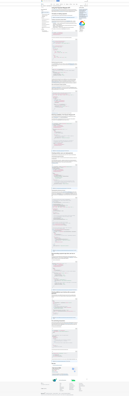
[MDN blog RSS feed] (46, 388)
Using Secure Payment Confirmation (44, 16)
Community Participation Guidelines (65, 393)
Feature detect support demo (70, 17)
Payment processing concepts (45, 14)
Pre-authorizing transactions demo (61, 361)
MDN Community (71, 384)
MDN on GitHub (71, 389)
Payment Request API (55, 9)
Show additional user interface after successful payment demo (64, 317)
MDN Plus (61, 389)
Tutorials (80, 388)
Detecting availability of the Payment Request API (82, 11)
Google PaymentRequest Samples (57, 365)
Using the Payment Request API (45, 12)
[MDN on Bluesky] (42, 388)
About (60, 384)
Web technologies (81, 384)
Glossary (80, 389)
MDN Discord (71, 388)
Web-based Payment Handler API (69, 323)
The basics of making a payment (83, 9)
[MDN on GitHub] (41, 388)
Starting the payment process (57, 62)
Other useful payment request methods (59, 84)
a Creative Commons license (69, 394)
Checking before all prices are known (58, 190)
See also (54, 363)
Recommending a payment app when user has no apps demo (64, 289)
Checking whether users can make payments (82, 12)
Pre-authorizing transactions (58, 320)
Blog (76, 4)
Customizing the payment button (58, 156)
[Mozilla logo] (43, 393)
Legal (59, 393)
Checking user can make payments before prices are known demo (65, 250)
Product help (61, 390)
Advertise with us (62, 388)
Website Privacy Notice (49, 393)
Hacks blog (80, 390)
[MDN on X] (43, 388)
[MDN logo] (42, 383)
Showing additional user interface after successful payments (83, 16)
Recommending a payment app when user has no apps (83, 14)
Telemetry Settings (55, 393)
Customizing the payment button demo (61, 188)
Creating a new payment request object (59, 19)
